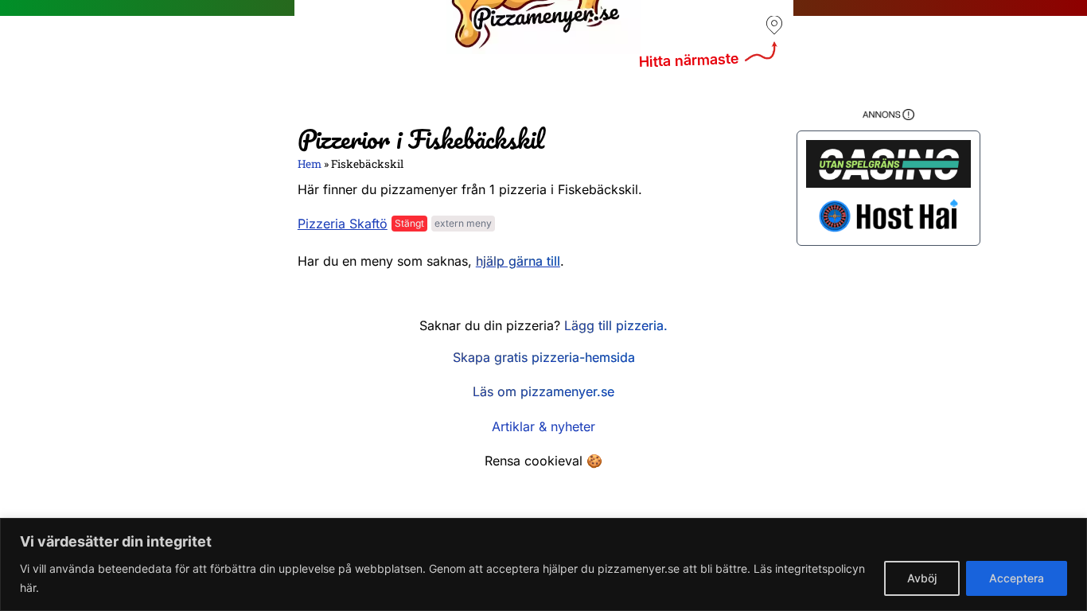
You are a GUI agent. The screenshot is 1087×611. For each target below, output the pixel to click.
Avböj (922, 578)
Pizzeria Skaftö (343, 224)
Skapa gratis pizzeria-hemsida (544, 357)
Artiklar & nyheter (543, 426)
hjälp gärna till (518, 261)
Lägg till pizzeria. (616, 325)
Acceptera (1016, 578)
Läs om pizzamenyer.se (543, 391)
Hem (309, 164)
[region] (543, 564)
